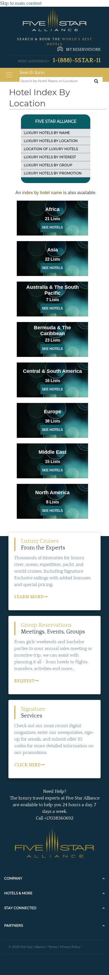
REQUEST (24, 680)
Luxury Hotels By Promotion (53, 173)
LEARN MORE (28, 596)
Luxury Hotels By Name (47, 133)
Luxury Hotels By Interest (50, 157)
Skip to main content (21, 3)
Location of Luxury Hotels (51, 149)
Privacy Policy (70, 947)
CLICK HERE (27, 764)
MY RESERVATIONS (83, 49)
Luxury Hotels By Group (48, 165)
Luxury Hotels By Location (51, 141)
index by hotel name (42, 192)
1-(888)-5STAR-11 (77, 60)
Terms (52, 947)
